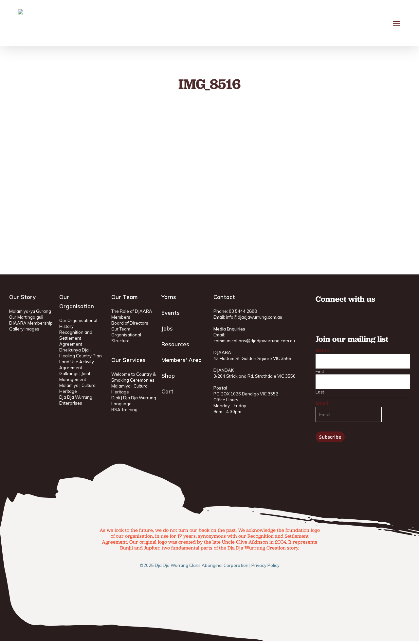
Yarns (168, 296)
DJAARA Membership (31, 323)
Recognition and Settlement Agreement (75, 338)
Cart (167, 391)
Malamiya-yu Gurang (30, 311)
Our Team (120, 328)
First (320, 371)
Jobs (167, 328)
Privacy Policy (265, 565)
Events (170, 312)
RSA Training (124, 409)
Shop (168, 375)
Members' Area (181, 359)
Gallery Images (24, 328)
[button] (397, 23)
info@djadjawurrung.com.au (254, 317)
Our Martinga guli (26, 317)
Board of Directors (129, 323)
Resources (175, 344)
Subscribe (330, 437)
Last (320, 391)
